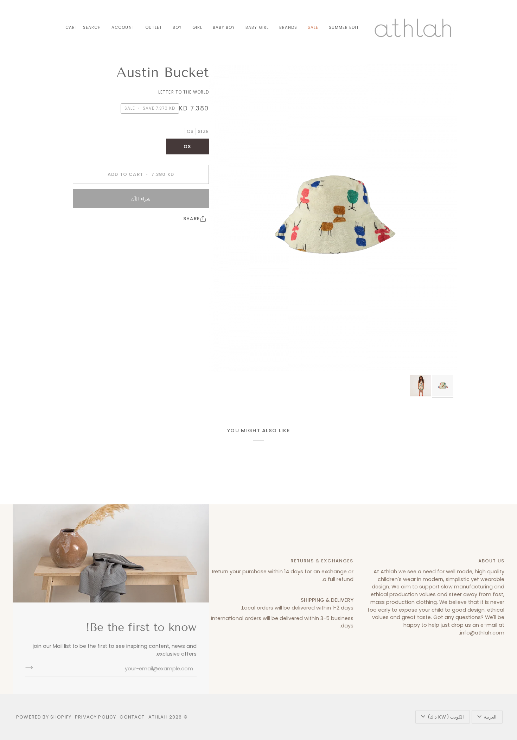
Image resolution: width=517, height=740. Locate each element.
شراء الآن (140, 199)
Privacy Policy (95, 717)
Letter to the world (183, 92)
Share (191, 218)
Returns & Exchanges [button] (322, 560)
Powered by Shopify (43, 717)
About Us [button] (491, 560)
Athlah (158, 717)
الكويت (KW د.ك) (446, 717)
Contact (132, 717)
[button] (288, 28)
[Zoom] (333, 218)
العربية (490, 717)
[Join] (31, 668)
